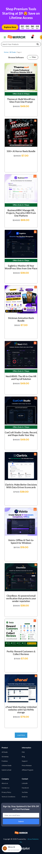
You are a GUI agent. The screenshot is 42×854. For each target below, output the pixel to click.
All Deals (13, 52)
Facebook (25, 788)
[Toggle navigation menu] (5, 37)
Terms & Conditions (8, 797)
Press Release (27, 765)
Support (24, 761)
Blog (23, 757)
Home (6, 52)
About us (5, 783)
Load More (21, 735)
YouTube (25, 792)
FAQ (23, 752)
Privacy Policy (6, 792)
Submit (21, 821)
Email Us (25, 797)
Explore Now (10, 27)
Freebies (5, 761)
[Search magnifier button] (37, 44)
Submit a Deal (6, 770)
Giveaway (5, 757)
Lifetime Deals (6, 765)
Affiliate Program (27, 770)
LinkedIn (25, 783)
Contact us (6, 788)
